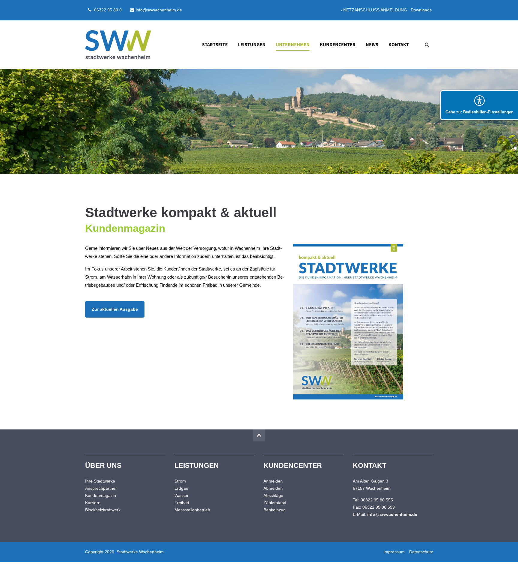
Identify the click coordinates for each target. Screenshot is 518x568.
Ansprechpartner (101, 488)
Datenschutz (421, 551)
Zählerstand (274, 502)
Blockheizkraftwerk (103, 509)
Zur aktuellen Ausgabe (115, 309)
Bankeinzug (274, 509)
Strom (180, 481)
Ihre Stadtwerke (100, 481)
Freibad (181, 502)
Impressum (394, 551)
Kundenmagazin (100, 495)
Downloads (421, 9)
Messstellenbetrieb (192, 509)
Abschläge (273, 495)
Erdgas (181, 488)
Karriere (92, 502)
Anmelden (273, 481)
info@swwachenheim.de (159, 9)
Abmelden (273, 488)
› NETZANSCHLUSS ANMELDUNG (374, 9)
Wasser (181, 495)
